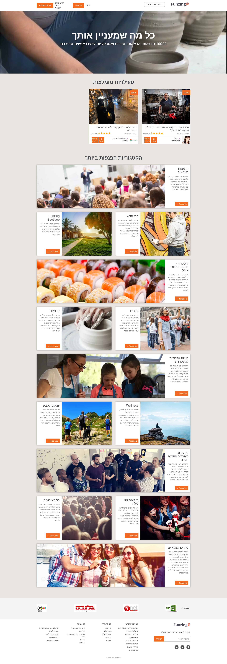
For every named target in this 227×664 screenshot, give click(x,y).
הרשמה (78, 5)
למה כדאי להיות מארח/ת (128, 628)
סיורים (82, 639)
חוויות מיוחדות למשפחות (49, 628)
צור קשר (108, 637)
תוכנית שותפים (132, 644)
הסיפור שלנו (107, 634)
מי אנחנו (108, 628)
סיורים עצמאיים (53, 641)
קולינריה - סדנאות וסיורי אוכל (76, 635)
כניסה (89, 5)
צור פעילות (44, 5)
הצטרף (159, 639)
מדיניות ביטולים (131, 634)
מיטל (176, 138)
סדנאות (82, 642)
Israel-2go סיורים (119, 138)
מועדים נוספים (147, 139)
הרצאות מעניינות (78, 628)
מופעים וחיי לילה (52, 634)
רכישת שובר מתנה (154, 4)
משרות (109, 641)
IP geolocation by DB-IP (113, 657)
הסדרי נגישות (132, 647)
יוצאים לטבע (54, 631)
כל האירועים (54, 637)
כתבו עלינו (108, 631)
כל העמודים (133, 650)
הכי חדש (82, 631)
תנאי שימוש (133, 637)
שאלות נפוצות (132, 631)
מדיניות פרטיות (132, 641)
